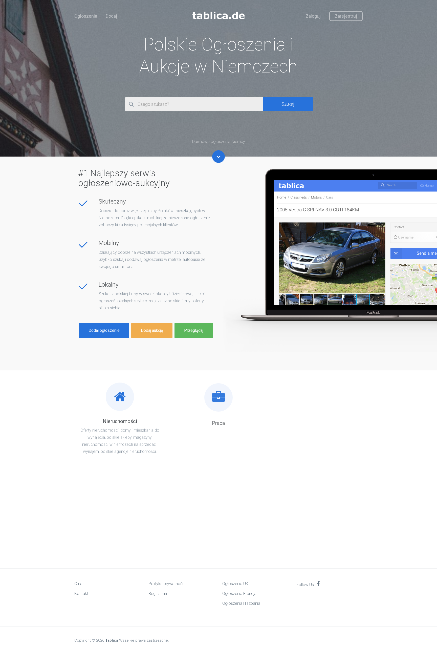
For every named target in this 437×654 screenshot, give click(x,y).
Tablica (111, 640)
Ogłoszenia (85, 16)
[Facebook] (318, 584)
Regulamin (157, 593)
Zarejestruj (346, 16)
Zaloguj (313, 16)
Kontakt (81, 593)
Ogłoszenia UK (235, 583)
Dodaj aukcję (152, 330)
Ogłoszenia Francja (239, 593)
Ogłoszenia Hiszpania (241, 603)
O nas (79, 583)
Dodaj (111, 16)
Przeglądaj (193, 330)
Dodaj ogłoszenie (104, 330)
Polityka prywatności (166, 583)
